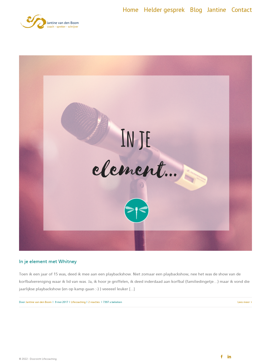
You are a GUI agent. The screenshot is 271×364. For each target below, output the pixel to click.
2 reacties (94, 302)
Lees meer (244, 302)
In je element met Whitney (48, 261)
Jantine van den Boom (39, 302)
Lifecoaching (78, 302)
